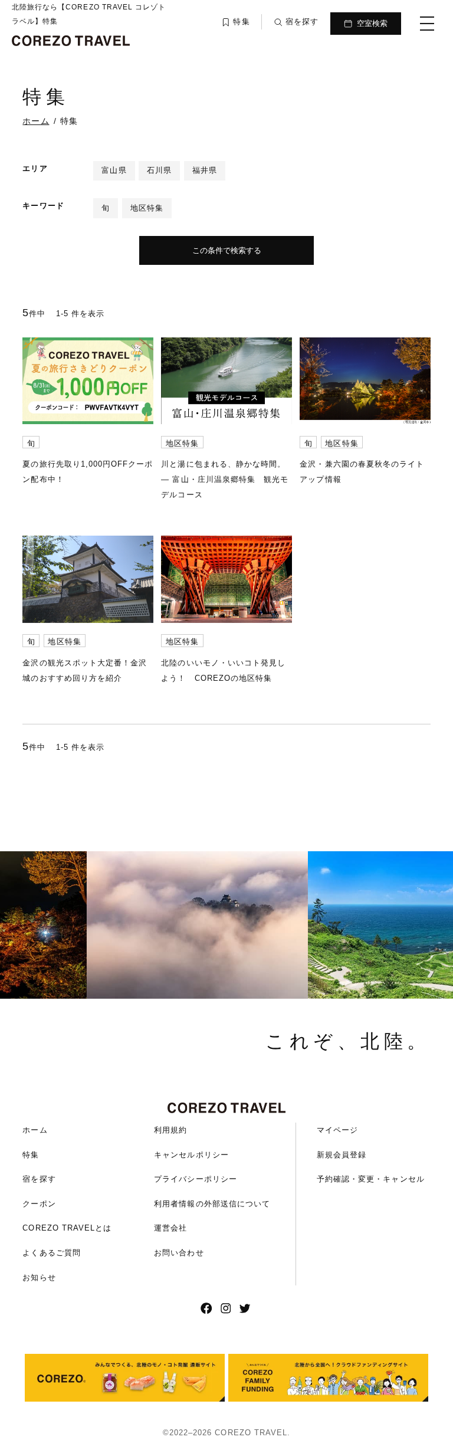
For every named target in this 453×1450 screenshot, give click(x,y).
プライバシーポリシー (195, 1179)
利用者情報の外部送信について (212, 1203)
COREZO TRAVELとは (66, 1227)
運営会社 (170, 1227)
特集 (30, 1154)
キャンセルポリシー (191, 1154)
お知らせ (38, 1277)
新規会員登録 (341, 1154)
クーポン (38, 1203)
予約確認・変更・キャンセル (371, 1179)
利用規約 (170, 1130)
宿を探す (38, 1179)
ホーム (34, 1130)
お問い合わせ (178, 1252)
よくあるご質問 (51, 1252)
